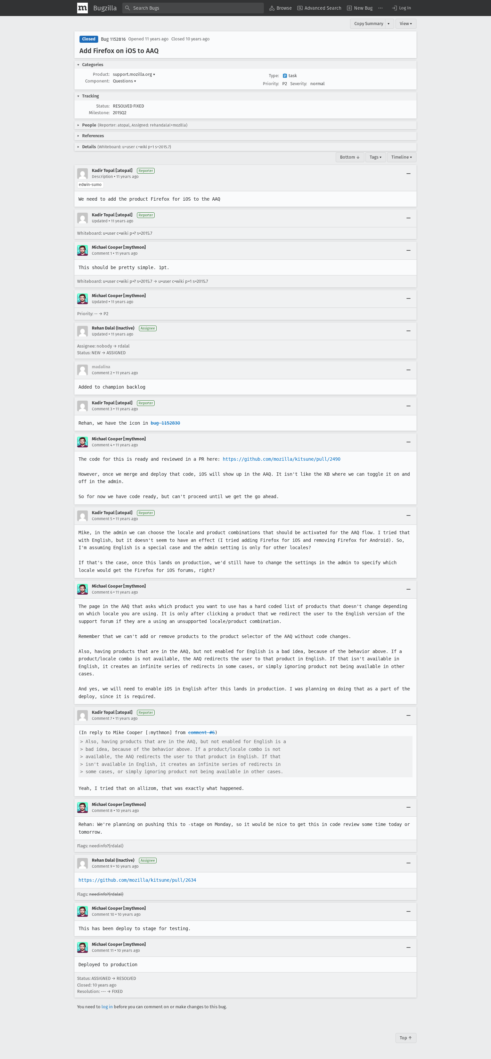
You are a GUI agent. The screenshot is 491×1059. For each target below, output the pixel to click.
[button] (401, 8)
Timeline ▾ (401, 157)
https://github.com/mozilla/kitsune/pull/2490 (281, 459)
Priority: (271, 83)
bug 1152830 (165, 423)
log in (107, 1006)
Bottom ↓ (350, 157)
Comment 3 (102, 409)
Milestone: (99, 112)
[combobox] (193, 8)
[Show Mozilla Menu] (82, 8)
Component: (97, 80)
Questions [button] (124, 80)
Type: (274, 75)
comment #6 (201, 732)
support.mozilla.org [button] (134, 74)
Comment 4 (102, 445)
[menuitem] (281, 8)
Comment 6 (102, 592)
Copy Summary (368, 23)
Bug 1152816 (113, 39)
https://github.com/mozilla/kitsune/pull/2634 (137, 880)
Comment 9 (102, 866)
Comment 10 (103, 914)
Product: (101, 74)
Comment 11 (103, 950)
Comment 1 (102, 253)
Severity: (298, 83)
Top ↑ (406, 1037)
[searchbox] (193, 8)
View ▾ (406, 23)
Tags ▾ (376, 157)
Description (102, 176)
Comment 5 (102, 518)
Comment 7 (102, 718)
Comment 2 (102, 373)
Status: (103, 106)
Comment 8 (102, 810)
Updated (100, 221)
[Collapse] (408, 173)
